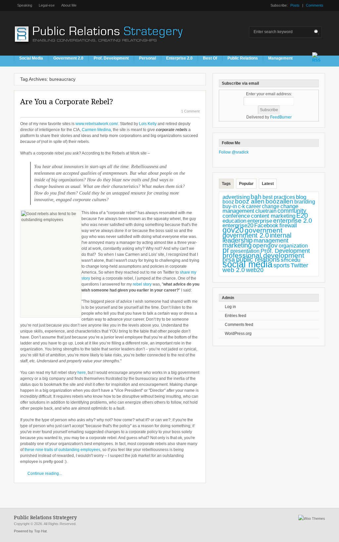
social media (247, 264)
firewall (288, 225)
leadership (237, 240)
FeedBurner (281, 117)
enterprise (259, 221)
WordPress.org (238, 333)
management (271, 240)
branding (304, 201)
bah (256, 196)
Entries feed (235, 315)
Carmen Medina (96, 129)
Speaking (24, 5)
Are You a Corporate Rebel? (66, 102)
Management (280, 58)
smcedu (290, 260)
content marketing (273, 216)
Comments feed (239, 324)
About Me (68, 5)
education (234, 221)
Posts (295, 5)
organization (293, 245)
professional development (263, 255)
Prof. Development (111, 58)
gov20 (233, 230)
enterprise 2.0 (292, 220)
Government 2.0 (68, 58)
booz (228, 201)
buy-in (229, 206)
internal (280, 235)
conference (236, 216)
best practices (279, 197)
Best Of (210, 58)
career (253, 206)
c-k (241, 206)
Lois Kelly (148, 123)
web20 (255, 269)
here (81, 372)
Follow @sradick (234, 152)
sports (281, 265)
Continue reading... (44, 473)
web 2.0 (233, 269)
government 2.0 (245, 235)
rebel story (142, 284)
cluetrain (265, 211)
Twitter (299, 265)
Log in (230, 306)
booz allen (250, 201)
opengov (265, 245)
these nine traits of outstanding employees (62, 449)
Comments (314, 5)
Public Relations (242, 58)
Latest (268, 183)
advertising (236, 197)
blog (301, 197)
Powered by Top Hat (30, 531)
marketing (237, 245)
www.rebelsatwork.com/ (96, 123)
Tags (226, 183)
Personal (147, 58)
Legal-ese (47, 5)
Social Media (31, 58)
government (263, 230)
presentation (245, 251)
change (270, 206)
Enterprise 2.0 (179, 58)
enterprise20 (237, 225)
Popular (246, 183)
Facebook (266, 225)
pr (225, 250)
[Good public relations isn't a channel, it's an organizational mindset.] (99, 46)
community (291, 210)
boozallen (279, 201)
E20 (302, 215)
